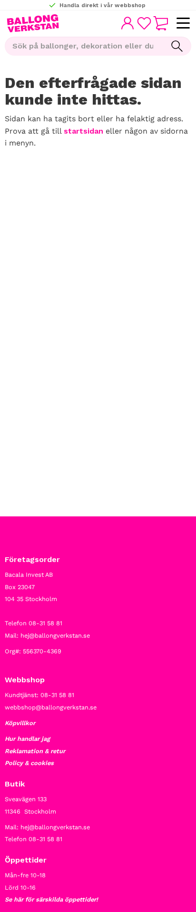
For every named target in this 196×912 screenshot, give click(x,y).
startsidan (83, 131)
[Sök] (177, 46)
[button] (183, 23)
